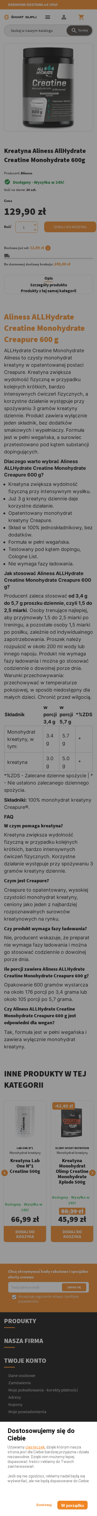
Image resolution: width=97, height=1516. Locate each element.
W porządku (72, 1505)
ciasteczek (35, 1447)
